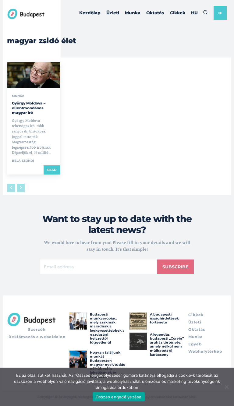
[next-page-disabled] (21, 188)
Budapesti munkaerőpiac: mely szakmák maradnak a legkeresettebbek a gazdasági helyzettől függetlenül (107, 328)
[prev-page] (11, 188)
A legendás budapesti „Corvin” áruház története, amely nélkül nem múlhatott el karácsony (167, 344)
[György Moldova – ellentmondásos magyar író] (33, 75)
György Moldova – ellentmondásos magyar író (28, 108)
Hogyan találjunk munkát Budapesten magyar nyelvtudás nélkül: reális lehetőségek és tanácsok (107, 364)
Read (51, 170)
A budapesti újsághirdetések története (164, 318)
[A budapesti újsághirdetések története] (138, 321)
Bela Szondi (23, 161)
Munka (18, 95)
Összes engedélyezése (119, 396)
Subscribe (175, 267)
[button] (205, 12)
